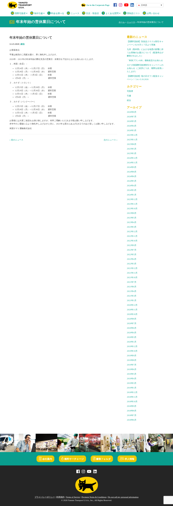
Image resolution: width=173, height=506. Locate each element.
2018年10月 (132, 401)
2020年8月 (131, 319)
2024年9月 (131, 167)
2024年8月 (131, 172)
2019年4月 (131, 378)
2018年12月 (132, 392)
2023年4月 (131, 222)
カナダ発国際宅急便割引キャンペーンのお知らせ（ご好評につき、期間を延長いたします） (145, 68)
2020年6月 (131, 328)
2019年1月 (131, 388)
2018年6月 (131, 420)
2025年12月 (132, 135)
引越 (129, 96)
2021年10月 (132, 277)
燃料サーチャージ (74, 459)
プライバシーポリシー (45, 497)
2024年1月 (131, 195)
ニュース (74, 13)
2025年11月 (132, 140)
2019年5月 (131, 374)
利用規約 (60, 497)
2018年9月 (131, 406)
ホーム (122, 22)
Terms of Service (73, 497)
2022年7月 (131, 250)
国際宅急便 (20, 13)
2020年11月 (132, 310)
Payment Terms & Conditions (94, 497)
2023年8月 (131, 213)
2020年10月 (132, 314)
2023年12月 (132, 199)
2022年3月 (131, 264)
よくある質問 (112, 13)
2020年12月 (132, 305)
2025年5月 (131, 149)
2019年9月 (131, 355)
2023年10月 (132, 208)
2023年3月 (131, 227)
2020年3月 (131, 337)
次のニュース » (110, 140)
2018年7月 (131, 415)
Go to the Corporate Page (97, 5)
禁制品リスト (133, 13)
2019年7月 (131, 365)
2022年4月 (131, 259)
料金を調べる (57, 13)
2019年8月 (131, 360)
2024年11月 (132, 163)
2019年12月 (132, 346)
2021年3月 (131, 296)
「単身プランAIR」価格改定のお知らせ (145, 60)
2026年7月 (131, 117)
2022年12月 (132, 231)
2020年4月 (131, 333)
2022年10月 (132, 241)
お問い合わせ (152, 13)
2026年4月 (131, 126)
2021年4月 (131, 291)
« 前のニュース (16, 140)
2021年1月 (131, 300)
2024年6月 (131, 176)
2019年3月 (131, 383)
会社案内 (47, 459)
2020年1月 (131, 342)
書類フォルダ (103, 459)
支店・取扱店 (92, 13)
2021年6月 (131, 287)
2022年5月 (131, 254)
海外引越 (38, 13)
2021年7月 (131, 282)
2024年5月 (131, 181)
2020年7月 (131, 323)
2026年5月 (131, 121)
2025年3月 (131, 153)
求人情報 (129, 459)
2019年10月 (132, 351)
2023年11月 (132, 204)
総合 (23, 44)
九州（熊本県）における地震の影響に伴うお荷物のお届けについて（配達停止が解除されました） (145, 52)
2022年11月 (132, 236)
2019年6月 (131, 369)
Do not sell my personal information (123, 497)
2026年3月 (131, 130)
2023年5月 (131, 218)
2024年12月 (132, 158)
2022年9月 (131, 245)
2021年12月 (132, 268)
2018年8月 (131, 411)
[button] (150, 5)
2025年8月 (131, 144)
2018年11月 (132, 397)
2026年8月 (131, 112)
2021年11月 (132, 273)
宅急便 (130, 91)
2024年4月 (131, 185)
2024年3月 (131, 190)
